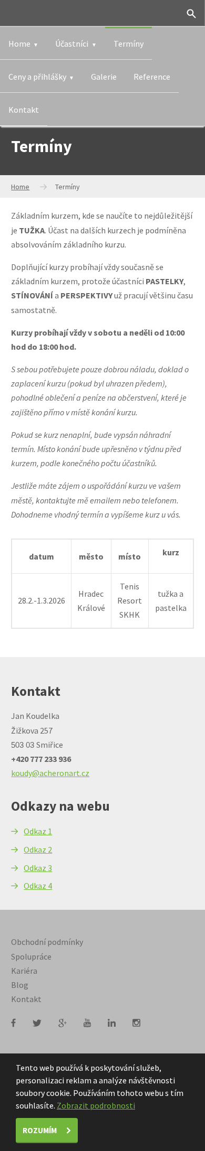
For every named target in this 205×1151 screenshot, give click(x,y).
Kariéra (24, 970)
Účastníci (71, 43)
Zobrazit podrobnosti (96, 1105)
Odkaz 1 (38, 831)
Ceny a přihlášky (37, 76)
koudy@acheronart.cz (50, 773)
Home (19, 43)
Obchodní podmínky (47, 942)
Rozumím (40, 1130)
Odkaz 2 (38, 849)
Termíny (129, 43)
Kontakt (23, 109)
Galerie (104, 76)
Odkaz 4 (38, 885)
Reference (152, 76)
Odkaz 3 (38, 868)
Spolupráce (31, 956)
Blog (19, 985)
